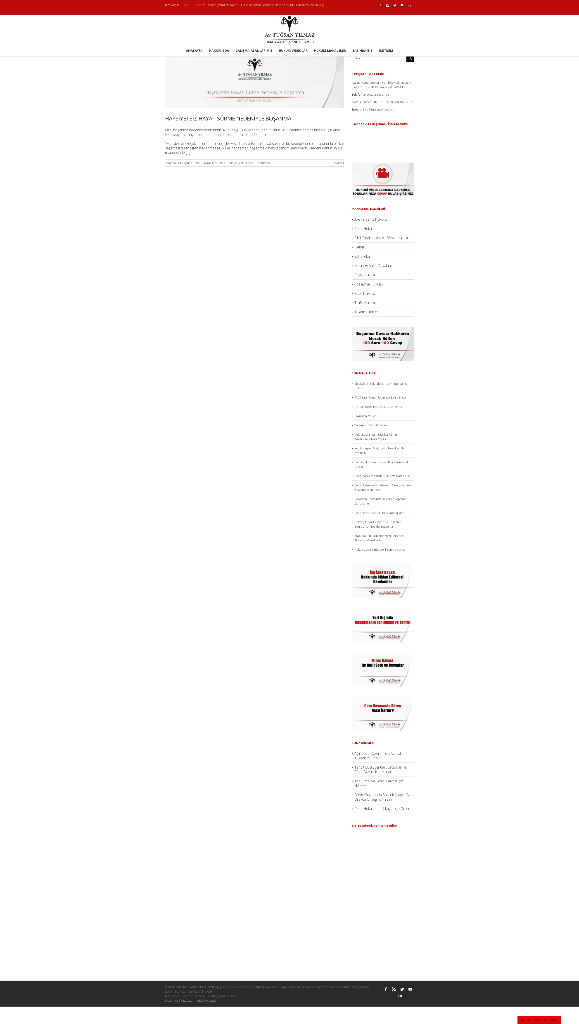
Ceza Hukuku (364, 228)
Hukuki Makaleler (330, 50)
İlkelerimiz (171, 1001)
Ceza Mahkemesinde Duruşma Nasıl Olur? (382, 476)
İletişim (386, 50)
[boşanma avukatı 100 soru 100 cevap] (383, 329)
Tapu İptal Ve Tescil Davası (375, 781)
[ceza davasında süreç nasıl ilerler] (383, 698)
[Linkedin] (409, 5)
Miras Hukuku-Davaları (372, 265)
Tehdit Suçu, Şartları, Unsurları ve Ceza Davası (380, 769)
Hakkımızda (219, 50)
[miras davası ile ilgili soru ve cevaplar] (383, 654)
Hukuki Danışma (250, 5)
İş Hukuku (362, 256)
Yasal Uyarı (187, 1001)
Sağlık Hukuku (365, 275)
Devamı (337, 163)
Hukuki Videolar (293, 50)
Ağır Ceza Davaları (369, 753)
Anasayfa (194, 50)
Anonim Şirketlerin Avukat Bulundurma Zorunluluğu (293, 5)
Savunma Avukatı (365, 416)
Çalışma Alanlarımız (254, 50)
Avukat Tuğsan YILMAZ (186, 163)
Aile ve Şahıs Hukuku (241, 163)
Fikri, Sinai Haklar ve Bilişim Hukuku (381, 238)
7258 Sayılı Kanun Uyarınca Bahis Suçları (381, 397)
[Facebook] (380, 5)
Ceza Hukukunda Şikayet (374, 808)
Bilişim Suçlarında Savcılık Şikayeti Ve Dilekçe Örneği (382, 797)
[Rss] (387, 5)
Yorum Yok (264, 163)
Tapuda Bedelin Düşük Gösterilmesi (378, 407)
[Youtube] (401, 5)
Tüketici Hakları (366, 312)
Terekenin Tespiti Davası (370, 425)
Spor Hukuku (364, 293)
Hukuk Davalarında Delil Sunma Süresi (379, 549)
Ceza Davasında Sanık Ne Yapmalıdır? (379, 513)
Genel (359, 247)
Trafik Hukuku (365, 302)
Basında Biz (362, 50)
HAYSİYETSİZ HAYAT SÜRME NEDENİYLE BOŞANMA (228, 118)
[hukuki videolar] (383, 164)
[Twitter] (394, 5)
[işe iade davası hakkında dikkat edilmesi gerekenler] (383, 566)
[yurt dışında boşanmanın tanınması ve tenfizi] (383, 610)
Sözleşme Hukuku (368, 284)
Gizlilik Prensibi (206, 1001)
